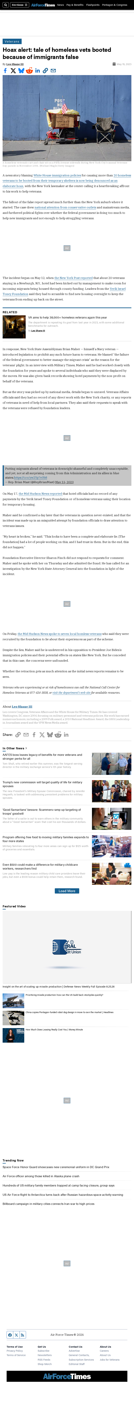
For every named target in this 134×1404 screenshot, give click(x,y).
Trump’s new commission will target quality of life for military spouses (42, 784)
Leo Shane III (15, 64)
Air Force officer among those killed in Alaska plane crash (41, 1176)
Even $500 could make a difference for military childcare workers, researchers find (40, 866)
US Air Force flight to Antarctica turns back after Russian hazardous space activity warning (63, 1194)
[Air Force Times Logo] (43, 5)
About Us (105, 1355)
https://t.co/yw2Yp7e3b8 (30, 477)
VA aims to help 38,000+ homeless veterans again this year (67, 317)
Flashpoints (92, 4)
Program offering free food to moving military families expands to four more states (46, 839)
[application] (67, 947)
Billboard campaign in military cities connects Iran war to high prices (48, 1204)
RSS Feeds (44, 1359)
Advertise (74, 1350)
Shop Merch (45, 1364)
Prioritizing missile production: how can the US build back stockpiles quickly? (64, 994)
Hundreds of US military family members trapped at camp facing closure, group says (58, 1185)
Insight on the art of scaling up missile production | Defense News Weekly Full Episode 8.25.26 (58, 986)
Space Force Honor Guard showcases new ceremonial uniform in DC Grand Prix (56, 1167)
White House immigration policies (57, 175)
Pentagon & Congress (114, 4)
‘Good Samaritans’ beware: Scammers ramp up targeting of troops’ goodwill (42, 811)
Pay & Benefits (74, 4)
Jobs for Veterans (110, 1359)
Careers (104, 1350)
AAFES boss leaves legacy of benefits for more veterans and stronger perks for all (42, 756)
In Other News (13, 748)
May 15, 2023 (64, 482)
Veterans (12, 41)
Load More (67, 890)
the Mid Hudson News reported (41, 494)
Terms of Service (16, 1355)
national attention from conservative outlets (65, 207)
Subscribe (43, 1350)
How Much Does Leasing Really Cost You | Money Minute (54, 1029)
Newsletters (45, 1355)
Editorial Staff (76, 1364)
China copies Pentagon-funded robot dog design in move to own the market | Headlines (69, 1012)
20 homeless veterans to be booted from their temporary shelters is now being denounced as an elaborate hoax (67, 180)
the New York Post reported (73, 278)
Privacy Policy (15, 1350)
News (60, 4)
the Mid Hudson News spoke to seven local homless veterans (60, 634)
